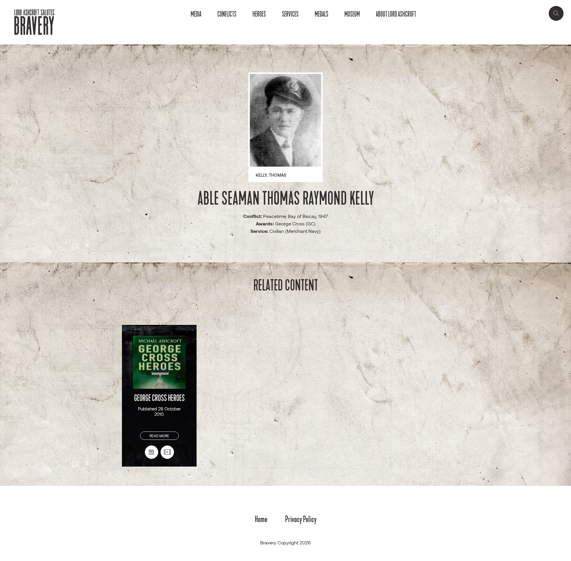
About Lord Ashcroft (396, 14)
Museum (352, 14)
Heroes (259, 14)
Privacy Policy (300, 519)
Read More (159, 436)
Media (196, 14)
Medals (321, 14)
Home (261, 519)
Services (290, 14)
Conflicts (226, 14)
